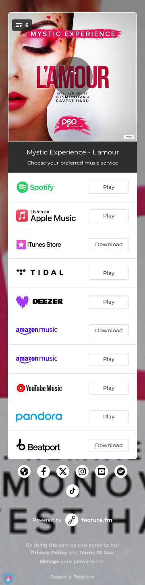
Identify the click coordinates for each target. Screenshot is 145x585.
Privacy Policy (49, 552)
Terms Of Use (96, 552)
